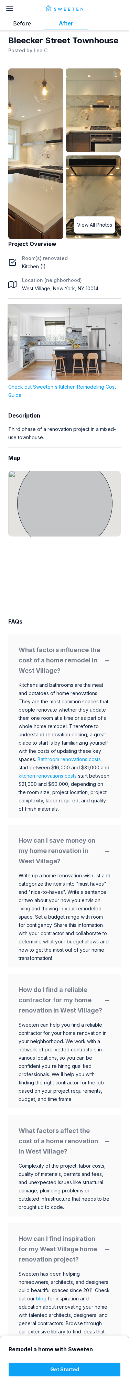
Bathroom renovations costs (69, 759)
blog (41, 1298)
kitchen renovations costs (48, 776)
